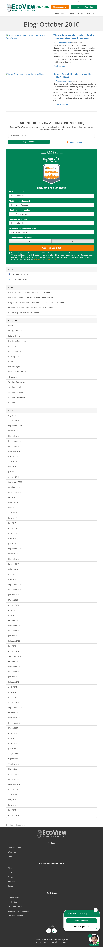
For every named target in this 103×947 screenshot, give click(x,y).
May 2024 (12, 692)
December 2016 (14, 492)
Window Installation (16, 392)
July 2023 (12, 646)
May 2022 (12, 615)
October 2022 (14, 620)
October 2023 (14, 661)
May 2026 (12, 800)
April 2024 (12, 687)
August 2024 (13, 702)
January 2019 (13, 564)
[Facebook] (48, 930)
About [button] (81, 13)
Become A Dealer (15, 906)
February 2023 (14, 641)
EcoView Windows (63, 42)
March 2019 (13, 574)
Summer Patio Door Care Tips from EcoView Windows (30, 307)
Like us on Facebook (19, 274)
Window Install (14, 387)
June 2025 (12, 743)
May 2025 (12, 738)
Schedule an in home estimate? (20, 238)
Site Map (57, 940)
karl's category (14, 366)
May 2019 (12, 579)
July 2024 (12, 697)
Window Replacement (17, 397)
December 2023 (14, 671)
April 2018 (12, 533)
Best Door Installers (16, 915)
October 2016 (14, 487)
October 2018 (14, 554)
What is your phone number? (20, 210)
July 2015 (12, 415)
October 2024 (14, 712)
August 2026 (13, 815)
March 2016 (13, 456)
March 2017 (13, 507)
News (87, 2)
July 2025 (12, 748)
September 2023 (15, 656)
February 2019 (14, 569)
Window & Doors (15, 847)
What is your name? (16, 192)
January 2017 (13, 497)
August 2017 (13, 528)
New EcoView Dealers (17, 372)
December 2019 (14, 589)
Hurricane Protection (17, 341)
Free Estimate (13, 897)
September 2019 (15, 584)
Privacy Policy (51, 259)
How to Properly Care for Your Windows (24, 313)
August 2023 (13, 651)
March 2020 (13, 600)
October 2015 (14, 431)
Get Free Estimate (51, 247)
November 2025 (15, 769)
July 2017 (12, 523)
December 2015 (14, 441)
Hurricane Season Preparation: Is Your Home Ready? (30, 292)
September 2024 (15, 707)
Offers (10, 872)
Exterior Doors (14, 336)
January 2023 (13, 636)
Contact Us (39, 940)
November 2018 (15, 559)
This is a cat (13, 377)
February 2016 (14, 451)
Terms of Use (38, 259)
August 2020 (13, 605)
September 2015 (15, 425)
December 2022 (14, 630)
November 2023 (15, 666)
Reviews (94, 2)
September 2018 (15, 548)
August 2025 (13, 753)
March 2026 (13, 789)
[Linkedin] (54, 930)
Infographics (13, 356)
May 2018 (12, 538)
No (73, 241)
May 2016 (12, 466)
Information (13, 361)
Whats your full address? (18, 219)
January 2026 (13, 779)
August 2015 (13, 420)
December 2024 (14, 723)
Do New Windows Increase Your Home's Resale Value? (31, 297)
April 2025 (12, 733)
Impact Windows (15, 351)
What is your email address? (19, 201)
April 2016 (12, 461)
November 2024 (15, 718)
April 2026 (12, 794)
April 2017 (12, 513)
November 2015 (15, 436)
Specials (81, 2)
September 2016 (15, 482)
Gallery (91, 13)
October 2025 (14, 764)
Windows (12, 402)
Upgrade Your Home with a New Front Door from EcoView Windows (36, 302)
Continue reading (60, 66)
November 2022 (15, 625)
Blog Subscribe (29, 142)
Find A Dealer (13, 902)
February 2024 (14, 682)
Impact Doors (13, 346)
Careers (11, 886)
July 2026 (12, 810)
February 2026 (14, 784)
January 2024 (13, 677)
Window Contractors (16, 382)
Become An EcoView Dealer (83, 7)
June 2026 (12, 805)
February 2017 (14, 502)
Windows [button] (59, 13)
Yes (30, 241)
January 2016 (13, 446)
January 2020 (13, 595)
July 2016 (12, 472)
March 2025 (13, 728)
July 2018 (12, 543)
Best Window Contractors (18, 911)
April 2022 (12, 610)
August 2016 (13, 477)
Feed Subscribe (75, 142)
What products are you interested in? (23, 228)
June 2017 (12, 518)
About (10, 868)
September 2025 (15, 759)
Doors (10, 325)
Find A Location (60, 7)
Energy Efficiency (15, 331)
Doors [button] (71, 13)
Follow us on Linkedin (20, 279)
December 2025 (14, 774)
